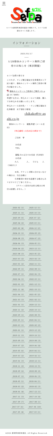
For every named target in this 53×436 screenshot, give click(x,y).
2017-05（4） (19, 412)
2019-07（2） (19, 345)
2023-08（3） (19, 254)
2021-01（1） (19, 305)
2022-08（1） (35, 269)
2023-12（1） (35, 248)
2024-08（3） (19, 238)
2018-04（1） (35, 381)
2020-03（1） (19, 325)
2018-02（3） (35, 386)
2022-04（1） (19, 279)
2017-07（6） (18, 407)
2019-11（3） (19, 335)
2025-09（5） (19, 218)
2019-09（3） (19, 340)
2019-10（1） (35, 335)
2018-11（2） (19, 366)
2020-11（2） (19, 310)
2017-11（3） (19, 397)
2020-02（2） (35, 325)
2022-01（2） (19, 284)
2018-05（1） (19, 381)
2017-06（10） (35, 407)
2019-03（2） (19, 356)
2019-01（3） (19, 361)
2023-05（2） (35, 254)
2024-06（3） (19, 243)
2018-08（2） (35, 371)
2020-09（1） (19, 315)
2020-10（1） (35, 310)
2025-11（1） (19, 213)
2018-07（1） (19, 376)
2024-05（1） (35, 243)
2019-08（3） (35, 340)
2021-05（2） (35, 294)
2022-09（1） (19, 269)
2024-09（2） (35, 233)
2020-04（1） (35, 320)
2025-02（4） (19, 228)
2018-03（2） (19, 386)
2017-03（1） (35, 412)
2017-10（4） (35, 397)
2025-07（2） (35, 218)
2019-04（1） (35, 351)
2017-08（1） (35, 402)
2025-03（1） (35, 223)
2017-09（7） (19, 402)
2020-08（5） (35, 315)
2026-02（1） (19, 208)
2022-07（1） (19, 274)
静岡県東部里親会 (19, 433)
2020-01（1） (19, 330)
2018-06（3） (35, 376)
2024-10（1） (19, 233)
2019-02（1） (35, 356)
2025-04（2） (19, 223)
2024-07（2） (35, 238)
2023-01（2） (19, 264)
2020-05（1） (19, 320)
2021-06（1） (19, 294)
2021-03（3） (19, 300)
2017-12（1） (35, 392)
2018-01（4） (19, 392)
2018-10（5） (35, 366)
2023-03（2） (19, 259)
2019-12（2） (35, 330)
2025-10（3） (35, 213)
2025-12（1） (35, 208)
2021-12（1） (35, 284)
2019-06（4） (35, 345)
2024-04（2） (19, 248)
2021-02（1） (35, 300)
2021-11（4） (19, 289)
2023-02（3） (35, 259)
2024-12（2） (35, 228)
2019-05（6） (19, 351)
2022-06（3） (35, 274)
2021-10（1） (35, 289)
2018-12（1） (35, 361)
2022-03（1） (35, 279)
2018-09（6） (19, 371)
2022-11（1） (35, 264)
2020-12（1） (35, 305)
